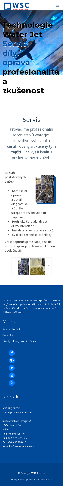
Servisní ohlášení (11, 329)
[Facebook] (12, 353)
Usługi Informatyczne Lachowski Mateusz (31, 479)
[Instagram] (12, 375)
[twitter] (12, 368)
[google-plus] (12, 360)
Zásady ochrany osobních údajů (19, 341)
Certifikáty (7, 335)
